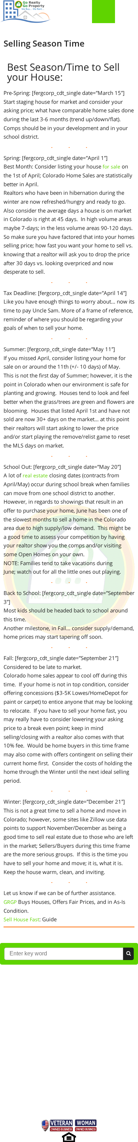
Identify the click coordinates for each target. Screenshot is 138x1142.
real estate (35, 475)
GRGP (10, 902)
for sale (111, 166)
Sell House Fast (21, 919)
